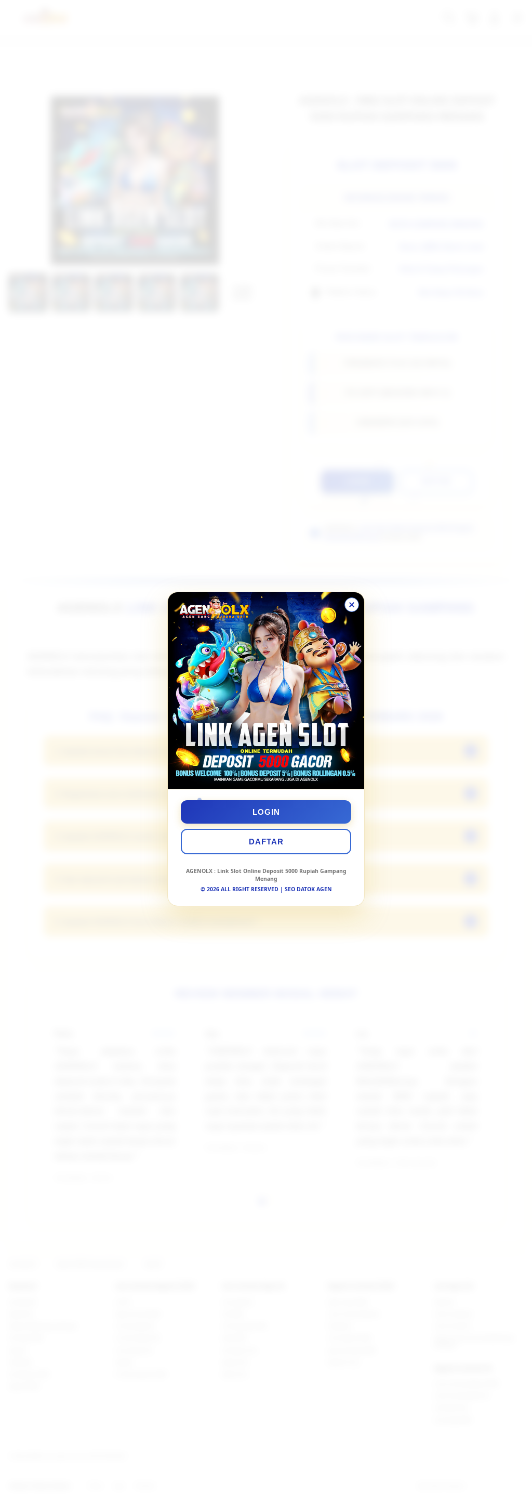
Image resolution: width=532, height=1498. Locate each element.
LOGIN (266, 811)
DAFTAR (266, 841)
